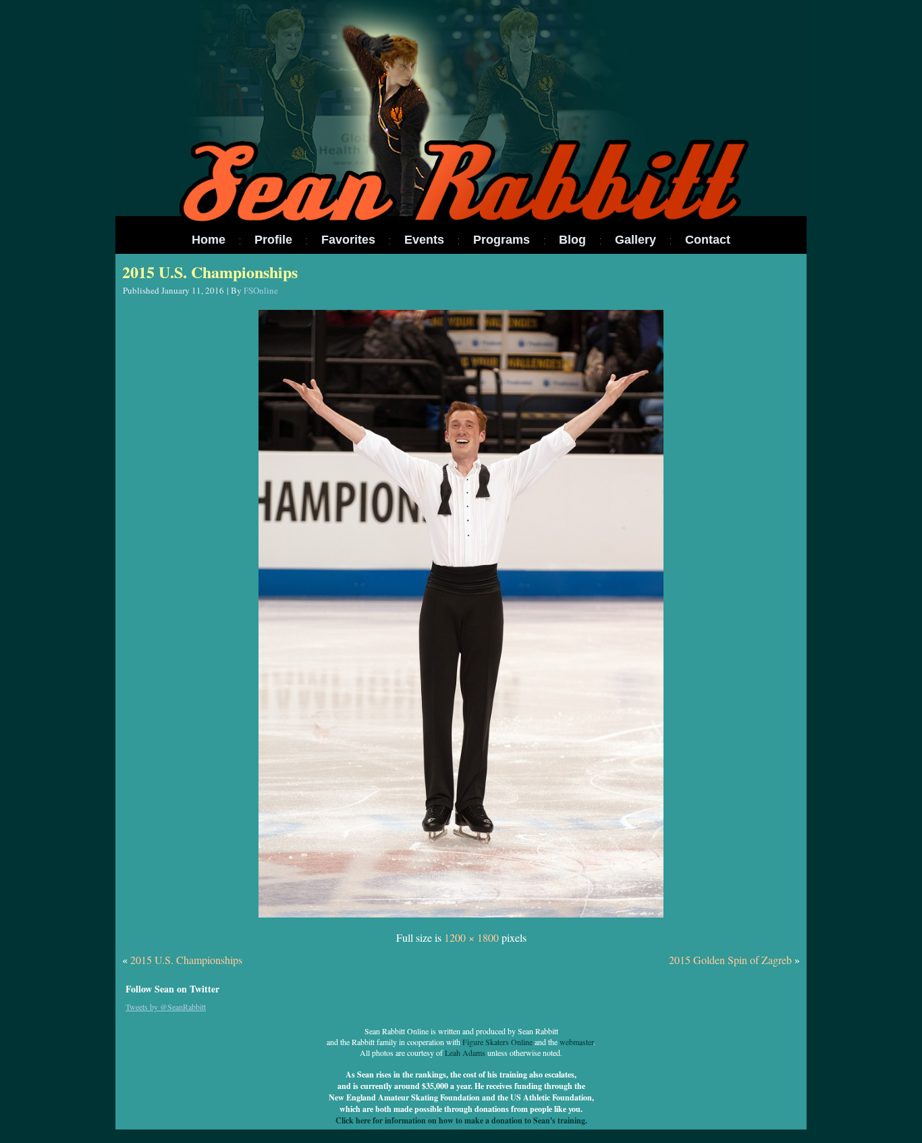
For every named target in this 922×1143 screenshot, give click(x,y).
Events (424, 239)
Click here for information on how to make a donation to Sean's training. (461, 1120)
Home (208, 239)
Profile (273, 239)
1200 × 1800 (471, 937)
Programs (501, 239)
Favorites (348, 239)
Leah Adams (465, 1052)
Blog (572, 239)
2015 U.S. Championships (210, 272)
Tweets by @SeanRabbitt (166, 1006)
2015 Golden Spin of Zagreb (730, 960)
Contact (707, 239)
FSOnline (261, 290)
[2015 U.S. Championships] (461, 918)
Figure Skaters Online (497, 1041)
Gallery (635, 239)
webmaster (576, 1041)
